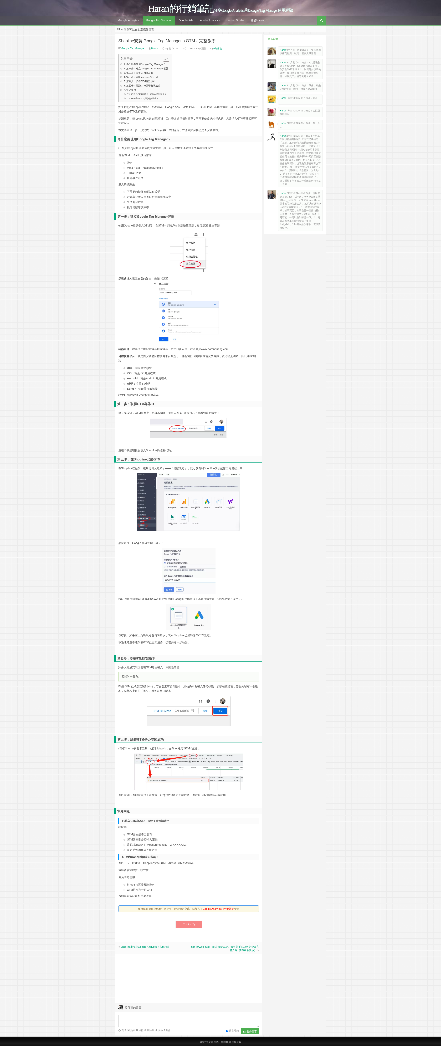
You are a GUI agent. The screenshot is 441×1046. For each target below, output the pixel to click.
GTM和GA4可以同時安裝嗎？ (144, 98)
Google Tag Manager (159, 20)
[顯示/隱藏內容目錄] (164, 59)
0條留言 (217, 48)
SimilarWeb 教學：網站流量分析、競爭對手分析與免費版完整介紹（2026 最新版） (225, 948)
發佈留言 (251, 1031)
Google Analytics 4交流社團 (218, 908)
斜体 (168, 1030)
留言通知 (234, 1030)
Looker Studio (235, 20)
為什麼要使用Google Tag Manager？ (146, 64)
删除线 (150, 1030)
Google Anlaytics (128, 20)
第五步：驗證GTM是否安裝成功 (143, 85)
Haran (154, 48)
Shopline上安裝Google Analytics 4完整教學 (145, 946)
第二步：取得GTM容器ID (139, 72)
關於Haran (257, 20)
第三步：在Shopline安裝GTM (142, 76)
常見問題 (131, 89)
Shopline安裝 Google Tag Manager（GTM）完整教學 (167, 40)
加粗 (140, 1030)
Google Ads (186, 20)
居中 (160, 1030)
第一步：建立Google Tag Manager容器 (147, 68)
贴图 (132, 1030)
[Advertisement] (188, 978)
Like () (190, 924)
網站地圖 (225, 1042)
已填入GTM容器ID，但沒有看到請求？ (148, 94)
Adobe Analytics (210, 20)
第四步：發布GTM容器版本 (140, 81)
